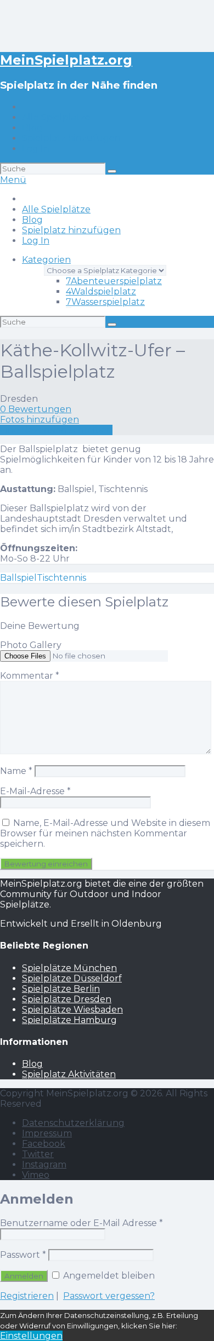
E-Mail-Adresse (35, 791)
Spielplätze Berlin (61, 989)
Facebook (43, 1143)
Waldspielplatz (101, 291)
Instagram (44, 1164)
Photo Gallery (30, 645)
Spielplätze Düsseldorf (72, 978)
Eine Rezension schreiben (56, 430)
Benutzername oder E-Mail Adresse (81, 1223)
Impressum (47, 1133)
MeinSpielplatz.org (66, 60)
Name (16, 771)
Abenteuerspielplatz (114, 281)
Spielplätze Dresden (66, 999)
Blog (32, 128)
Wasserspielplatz (105, 302)
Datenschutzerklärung (73, 1123)
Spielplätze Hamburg (69, 1020)
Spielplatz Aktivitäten (69, 1074)
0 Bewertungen (35, 409)
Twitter (38, 1154)
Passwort (23, 1255)
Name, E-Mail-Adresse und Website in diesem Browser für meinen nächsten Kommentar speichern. (105, 833)
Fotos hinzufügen (39, 419)
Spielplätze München (69, 968)
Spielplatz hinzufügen (71, 138)
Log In (35, 148)
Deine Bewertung (40, 626)
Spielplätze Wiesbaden (72, 1009)
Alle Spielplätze (56, 117)
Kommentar (29, 675)
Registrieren (27, 1296)
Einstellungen (31, 1336)
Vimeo (35, 1175)
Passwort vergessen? (109, 1296)
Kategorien (46, 260)
